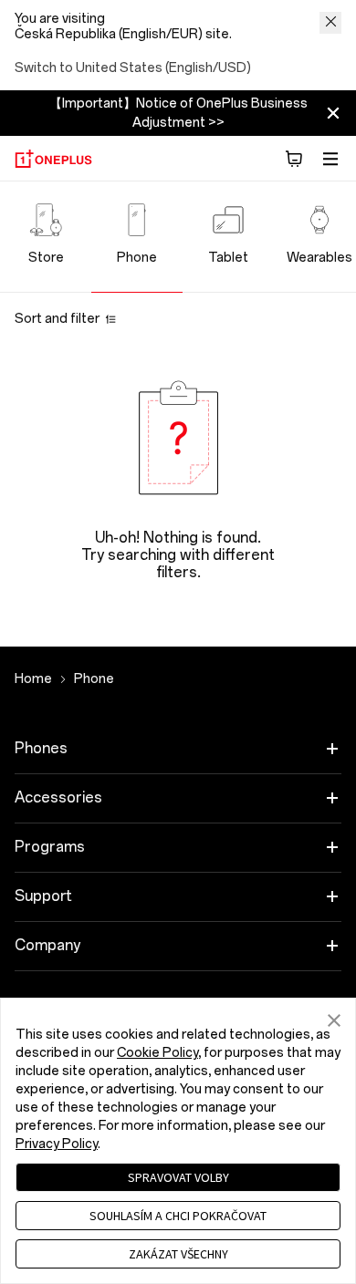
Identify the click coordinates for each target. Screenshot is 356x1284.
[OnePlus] (53, 158)
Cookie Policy (157, 1053)
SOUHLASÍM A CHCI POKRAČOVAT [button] (178, 1215)
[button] (294, 158)
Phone (94, 679)
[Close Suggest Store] (330, 23)
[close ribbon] (333, 113)
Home (33, 679)
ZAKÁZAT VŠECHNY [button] (178, 1254)
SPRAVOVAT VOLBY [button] (178, 1177)
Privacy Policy (57, 1144)
